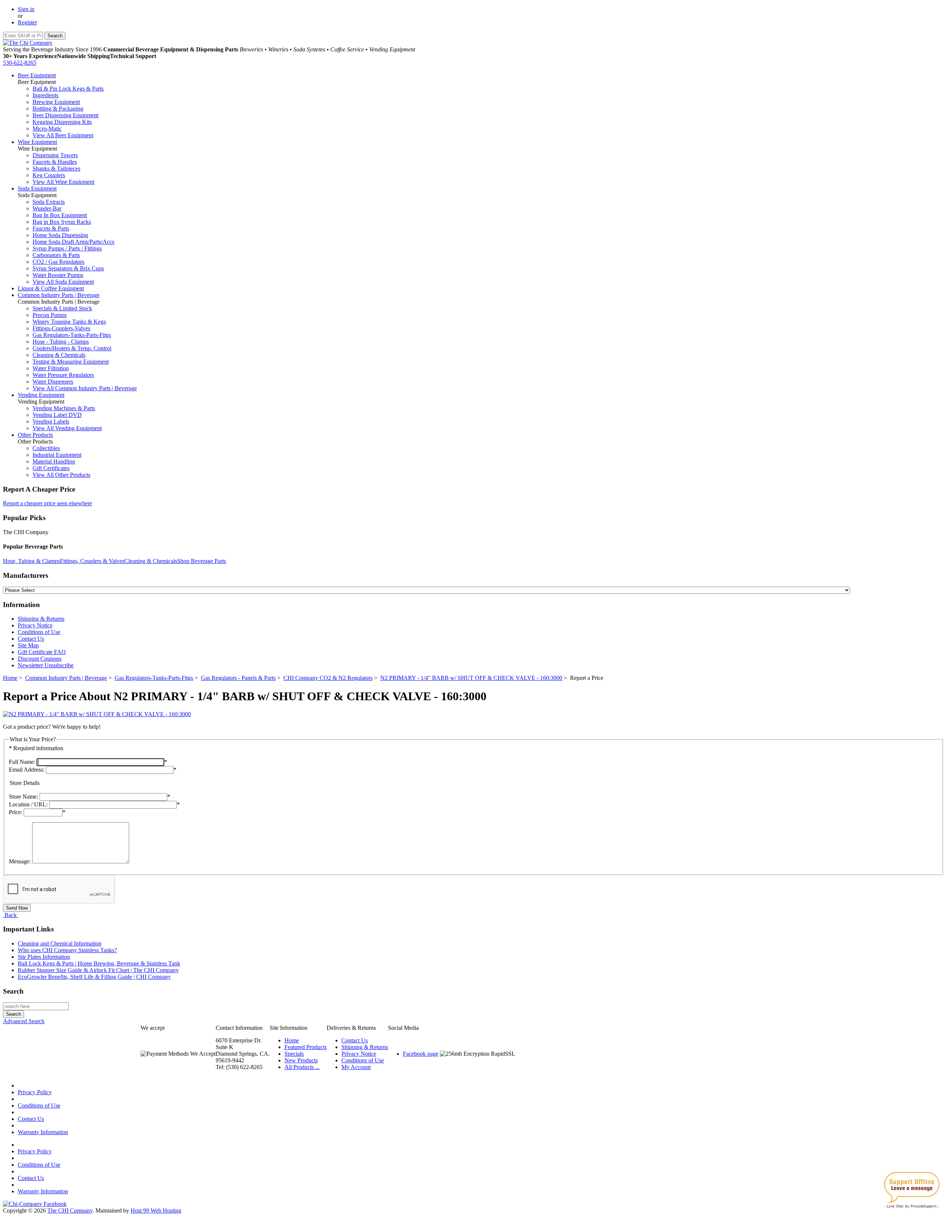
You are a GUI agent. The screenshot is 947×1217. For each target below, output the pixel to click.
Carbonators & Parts (56, 255)
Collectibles (46, 448)
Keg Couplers (49, 175)
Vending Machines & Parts (64, 408)
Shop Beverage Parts (201, 561)
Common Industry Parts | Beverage (59, 295)
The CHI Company (69, 1210)
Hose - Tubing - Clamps (61, 341)
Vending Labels (51, 421)
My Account (356, 1067)
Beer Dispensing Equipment (65, 115)
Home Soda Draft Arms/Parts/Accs (73, 242)
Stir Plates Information (44, 957)
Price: (15, 812)
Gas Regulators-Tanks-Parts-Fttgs (72, 335)
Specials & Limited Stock (62, 308)
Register (27, 22)
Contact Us (31, 639)
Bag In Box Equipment (60, 215)
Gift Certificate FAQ (42, 652)
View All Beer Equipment (63, 135)
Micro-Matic (47, 128)
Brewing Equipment (56, 102)
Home (10, 678)
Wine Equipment (37, 142)
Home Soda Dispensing (60, 235)
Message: (20, 861)
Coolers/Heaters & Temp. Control (72, 348)
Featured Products (305, 1047)
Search (13, 991)
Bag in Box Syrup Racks (62, 222)
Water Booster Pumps (58, 275)
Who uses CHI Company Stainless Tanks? (67, 950)
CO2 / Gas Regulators (58, 262)
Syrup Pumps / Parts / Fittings (67, 248)
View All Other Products (61, 475)
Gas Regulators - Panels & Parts (238, 678)
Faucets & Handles (55, 162)
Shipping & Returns (41, 619)
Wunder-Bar (47, 208)
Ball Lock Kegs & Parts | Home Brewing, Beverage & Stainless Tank (99, 963)
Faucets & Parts (51, 228)
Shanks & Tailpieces (56, 168)
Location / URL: (28, 804)
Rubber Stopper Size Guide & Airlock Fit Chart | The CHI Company (98, 970)
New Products (301, 1060)
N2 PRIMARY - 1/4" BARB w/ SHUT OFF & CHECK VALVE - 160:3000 (471, 678)
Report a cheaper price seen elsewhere (47, 503)
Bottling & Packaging (58, 108)
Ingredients (45, 95)
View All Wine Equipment (63, 182)
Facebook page (420, 1054)
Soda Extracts (49, 202)
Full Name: (22, 762)
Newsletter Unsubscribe (46, 665)
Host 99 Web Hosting (156, 1210)
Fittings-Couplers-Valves (61, 328)
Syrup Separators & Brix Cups (68, 268)
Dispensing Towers (55, 155)
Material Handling (54, 461)
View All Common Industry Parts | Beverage (85, 388)
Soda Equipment (37, 188)
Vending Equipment (41, 395)
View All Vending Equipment (67, 428)
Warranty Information (43, 1132)
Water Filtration (51, 368)
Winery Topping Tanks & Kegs (69, 321)
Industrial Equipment (57, 455)
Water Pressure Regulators (63, 375)
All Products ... (302, 1067)
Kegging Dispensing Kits (62, 122)
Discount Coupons (39, 658)
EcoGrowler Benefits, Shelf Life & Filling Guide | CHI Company (94, 977)
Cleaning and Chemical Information (59, 943)
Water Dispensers (53, 381)
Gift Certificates (51, 468)
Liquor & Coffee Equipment (51, 288)
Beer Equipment (37, 75)
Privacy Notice (35, 625)
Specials (294, 1054)
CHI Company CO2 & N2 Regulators (328, 678)
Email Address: (26, 769)
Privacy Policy (35, 1092)
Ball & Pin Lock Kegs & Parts (68, 88)
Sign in (26, 9)
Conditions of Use (39, 632)
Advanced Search (23, 1021)
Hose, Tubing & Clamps (31, 561)
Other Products (35, 435)
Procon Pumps (50, 315)
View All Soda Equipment (63, 282)
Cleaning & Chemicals (59, 355)
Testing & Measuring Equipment (71, 361)
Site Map (28, 645)
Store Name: (23, 796)
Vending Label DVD (57, 415)
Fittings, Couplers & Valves (92, 561)
